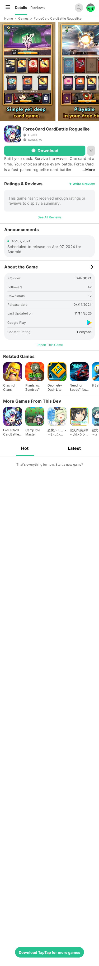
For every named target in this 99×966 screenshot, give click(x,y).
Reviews (37, 7)
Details (21, 7)
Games (23, 18)
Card (34, 135)
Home (8, 18)
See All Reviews (50, 217)
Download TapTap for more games (49, 952)
